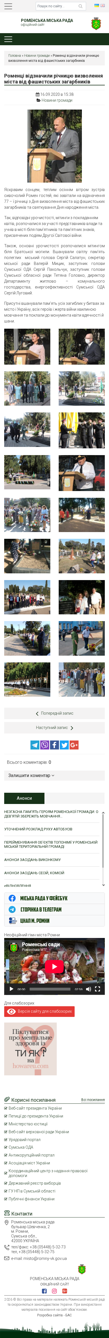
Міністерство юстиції (28, 1124)
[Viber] (45, 748)
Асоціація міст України (29, 1163)
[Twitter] (65, 748)
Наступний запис (52, 727)
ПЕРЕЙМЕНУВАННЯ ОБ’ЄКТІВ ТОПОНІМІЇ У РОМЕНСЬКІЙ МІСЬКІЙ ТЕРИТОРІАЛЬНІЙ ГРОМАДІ (51, 844)
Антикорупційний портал (31, 1155)
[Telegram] (35, 748)
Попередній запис (57, 713)
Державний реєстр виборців (35, 1183)
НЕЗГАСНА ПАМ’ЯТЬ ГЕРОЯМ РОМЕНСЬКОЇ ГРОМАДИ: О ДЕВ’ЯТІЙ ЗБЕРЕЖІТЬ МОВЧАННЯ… (51, 814)
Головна (14, 56)
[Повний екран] (97, 989)
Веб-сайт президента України (35, 1108)
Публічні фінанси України (31, 1199)
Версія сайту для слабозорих (44, 1011)
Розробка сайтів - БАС (54, 1315)
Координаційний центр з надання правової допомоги (48, 1173)
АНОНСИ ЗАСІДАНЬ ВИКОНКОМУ (32, 860)
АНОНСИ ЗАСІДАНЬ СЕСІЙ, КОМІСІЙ (34, 873)
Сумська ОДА (21, 1147)
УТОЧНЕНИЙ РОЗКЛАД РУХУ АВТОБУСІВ (38, 829)
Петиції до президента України (36, 1116)
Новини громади (37, 56)
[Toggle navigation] (8, 6)
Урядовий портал (25, 1139)
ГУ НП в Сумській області (32, 1191)
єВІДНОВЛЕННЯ (17, 886)
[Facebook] (55, 748)
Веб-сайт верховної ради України (39, 1132)
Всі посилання (93, 1100)
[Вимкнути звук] (88, 989)
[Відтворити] (11, 989)
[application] (54, 966)
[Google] (74, 748)
